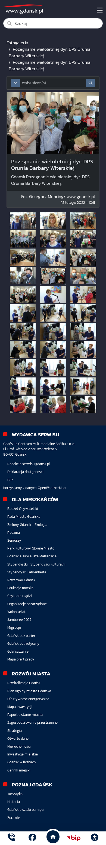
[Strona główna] (11, 838)
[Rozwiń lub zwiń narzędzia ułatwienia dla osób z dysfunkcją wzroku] (94, 838)
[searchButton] (90, 83)
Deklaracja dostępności (25, 471)
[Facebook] (32, 838)
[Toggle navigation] (100, 10)
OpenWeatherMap (52, 487)
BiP (10, 479)
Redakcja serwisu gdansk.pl (28, 463)
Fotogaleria (17, 42)
